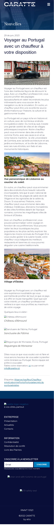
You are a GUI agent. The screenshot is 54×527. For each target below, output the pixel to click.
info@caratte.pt (12, 368)
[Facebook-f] (17, 394)
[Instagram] (26, 394)
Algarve (18, 379)
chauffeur (26, 379)
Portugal (29, 382)
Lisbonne (14, 382)
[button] (48, 4)
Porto (22, 382)
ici (30, 365)
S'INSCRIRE (42, 465)
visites (16, 385)
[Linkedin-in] (36, 394)
